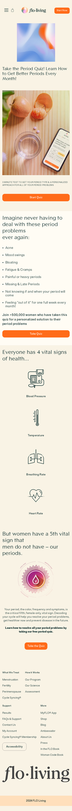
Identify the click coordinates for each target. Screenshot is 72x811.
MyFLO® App (48, 713)
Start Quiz (36, 197)
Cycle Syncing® (11, 697)
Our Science (32, 685)
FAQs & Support (11, 719)
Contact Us (9, 725)
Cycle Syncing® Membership (19, 737)
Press (44, 743)
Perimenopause (11, 691)
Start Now (62, 10)
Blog (43, 725)
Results (6, 713)
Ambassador (48, 731)
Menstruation (10, 679)
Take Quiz (36, 333)
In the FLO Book (50, 749)
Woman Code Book (52, 755)
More (43, 705)
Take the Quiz (36, 646)
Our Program (33, 679)
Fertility (6, 685)
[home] (35, 9)
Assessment (32, 691)
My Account (9, 731)
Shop (44, 719)
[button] (6, 10)
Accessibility (14, 746)
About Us (46, 737)
